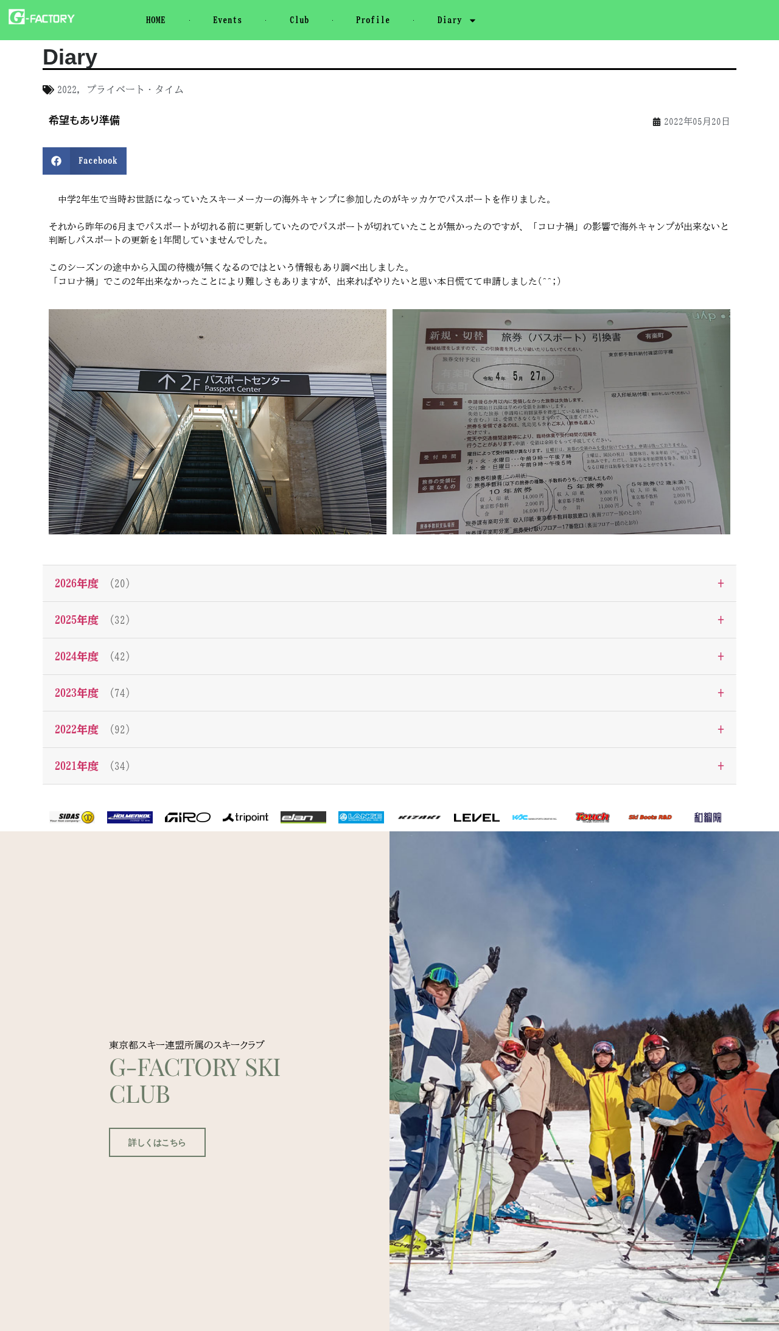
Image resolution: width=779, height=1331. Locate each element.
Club (299, 19)
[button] (85, 161)
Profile (373, 19)
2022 (67, 89)
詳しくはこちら (157, 1142)
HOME (156, 19)
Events (227, 19)
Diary (450, 19)
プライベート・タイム (135, 89)
